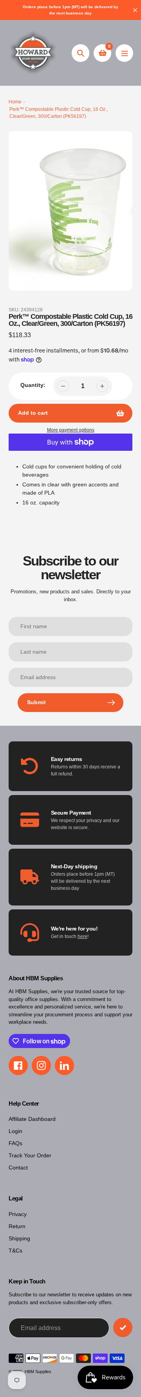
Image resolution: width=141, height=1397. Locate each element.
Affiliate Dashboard (32, 1119)
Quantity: (32, 385)
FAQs (15, 1143)
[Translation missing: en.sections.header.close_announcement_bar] (135, 10)
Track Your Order (30, 1155)
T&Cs (15, 1250)
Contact (18, 1167)
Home (15, 102)
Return (17, 1226)
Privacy (18, 1214)
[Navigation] (124, 53)
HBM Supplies (38, 1371)
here (82, 936)
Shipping (19, 1238)
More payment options (70, 430)
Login (15, 1131)
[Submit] (122, 1327)
